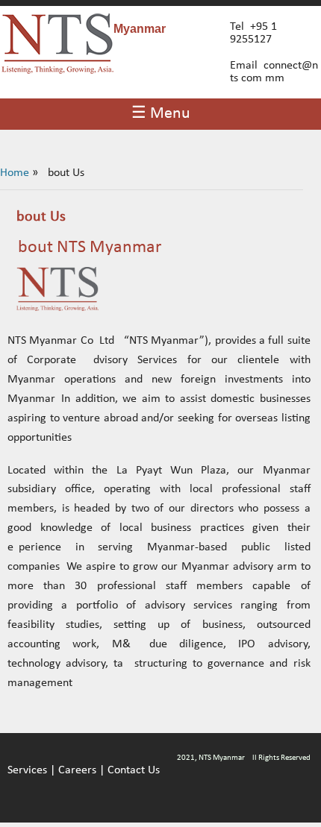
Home (14, 173)
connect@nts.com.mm (274, 72)
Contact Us (133, 770)
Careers (77, 770)
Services (27, 770)
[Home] (57, 71)
